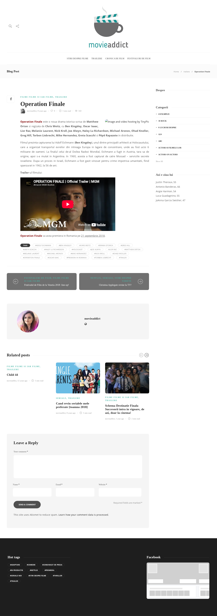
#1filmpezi (163, 114)
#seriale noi (16, 575)
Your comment (21, 451)
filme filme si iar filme (36, 97)
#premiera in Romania (76, 257)
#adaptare (15, 565)
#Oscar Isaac (53, 257)
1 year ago (120, 419)
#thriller (57, 575)
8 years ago (42, 111)
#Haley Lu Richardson (54, 249)
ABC (160, 141)
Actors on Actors (168, 154)
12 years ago (22, 381)
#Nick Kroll (99, 253)
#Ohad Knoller (119, 253)
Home (176, 71)
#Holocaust (77, 249)
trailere (96, 58)
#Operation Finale (31, 257)
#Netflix (34, 570)
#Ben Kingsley (65, 245)
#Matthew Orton (132, 249)
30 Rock (162, 121)
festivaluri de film (138, 58)
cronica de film (114, 58)
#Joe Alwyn (95, 249)
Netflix (96, 278)
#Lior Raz (112, 249)
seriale (108, 278)
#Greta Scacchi (29, 249)
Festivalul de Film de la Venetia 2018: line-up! (46, 285)
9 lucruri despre (167, 127)
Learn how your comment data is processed (83, 514)
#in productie (16, 570)
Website (103, 484)
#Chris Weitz (85, 245)
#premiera (49, 570)
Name (16, 484)
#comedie (31, 565)
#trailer (122, 257)
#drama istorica (105, 245)
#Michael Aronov (55, 253)
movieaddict (32, 111)
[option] (28, 371)
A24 (160, 134)
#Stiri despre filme (37, 575)
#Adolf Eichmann (43, 245)
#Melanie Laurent (31, 253)
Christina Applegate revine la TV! (115, 285)
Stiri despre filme (77, 58)
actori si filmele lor (169, 148)
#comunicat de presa (52, 565)
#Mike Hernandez (78, 253)
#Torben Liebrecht (102, 257)
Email (59, 484)
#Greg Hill (125, 245)
